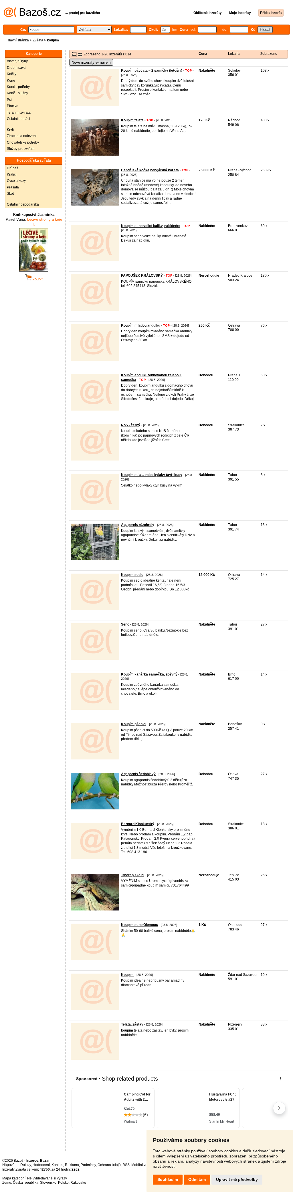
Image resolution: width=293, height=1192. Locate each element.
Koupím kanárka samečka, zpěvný (149, 674)
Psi (9, 100)
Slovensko (48, 1183)
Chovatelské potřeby (23, 142)
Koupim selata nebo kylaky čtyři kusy (151, 475)
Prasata (13, 187)
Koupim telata (132, 120)
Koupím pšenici (133, 724)
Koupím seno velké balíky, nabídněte (150, 226)
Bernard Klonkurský (137, 824)
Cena (203, 54)
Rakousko (78, 1183)
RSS (126, 1165)
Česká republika (25, 1183)
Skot (10, 194)
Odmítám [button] (197, 1179)
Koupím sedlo (132, 575)
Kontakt (57, 1165)
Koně (11, 81)
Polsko (63, 1183)
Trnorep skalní (132, 875)
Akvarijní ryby (17, 61)
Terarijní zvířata (19, 112)
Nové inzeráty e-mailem (91, 62)
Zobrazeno (268, 54)
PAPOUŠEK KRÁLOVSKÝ (142, 276)
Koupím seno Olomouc (139, 925)
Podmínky (88, 1165)
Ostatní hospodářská (23, 204)
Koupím (127, 975)
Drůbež (12, 168)
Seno (125, 624)
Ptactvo (12, 106)
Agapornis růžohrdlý (137, 525)
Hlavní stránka (18, 40)
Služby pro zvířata (21, 149)
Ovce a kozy (16, 181)
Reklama (72, 1165)
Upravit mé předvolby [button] (237, 1179)
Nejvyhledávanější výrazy (47, 1178)
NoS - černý (130, 425)
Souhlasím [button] (167, 1179)
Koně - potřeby (18, 87)
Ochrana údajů (109, 1165)
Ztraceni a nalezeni (22, 136)
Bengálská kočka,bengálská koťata (150, 170)
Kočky (11, 74)
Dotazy (25, 1165)
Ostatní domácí (18, 119)
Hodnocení (41, 1165)
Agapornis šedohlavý (138, 774)
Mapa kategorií (13, 1178)
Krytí (10, 130)
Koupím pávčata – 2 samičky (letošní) (151, 71)
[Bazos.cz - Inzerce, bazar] (32, 16)
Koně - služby (17, 93)
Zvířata (38, 40)
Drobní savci (16, 68)
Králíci (12, 174)
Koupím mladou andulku (140, 325)
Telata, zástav (132, 1024)
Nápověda (10, 1165)
